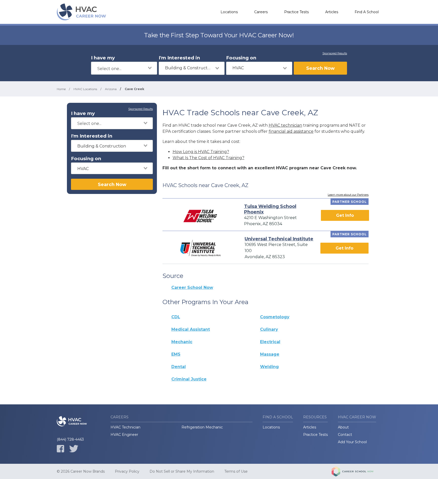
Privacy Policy (127, 471)
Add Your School (352, 442)
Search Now (320, 68)
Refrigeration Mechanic (202, 427)
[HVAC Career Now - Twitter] (73, 448)
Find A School (367, 12)
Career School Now (192, 287)
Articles (331, 12)
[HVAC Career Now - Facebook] (60, 448)
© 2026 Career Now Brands (81, 471)
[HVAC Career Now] (82, 12)
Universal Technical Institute (279, 239)
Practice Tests (296, 12)
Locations (229, 12)
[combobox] (124, 68)
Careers (261, 12)
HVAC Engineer (124, 434)
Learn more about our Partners (348, 195)
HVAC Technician (125, 427)
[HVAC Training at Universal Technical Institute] (200, 248)
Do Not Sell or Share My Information (182, 471)
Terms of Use (236, 471)
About (343, 427)
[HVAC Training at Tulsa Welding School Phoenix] (200, 215)
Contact (345, 434)
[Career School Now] (356, 471)
